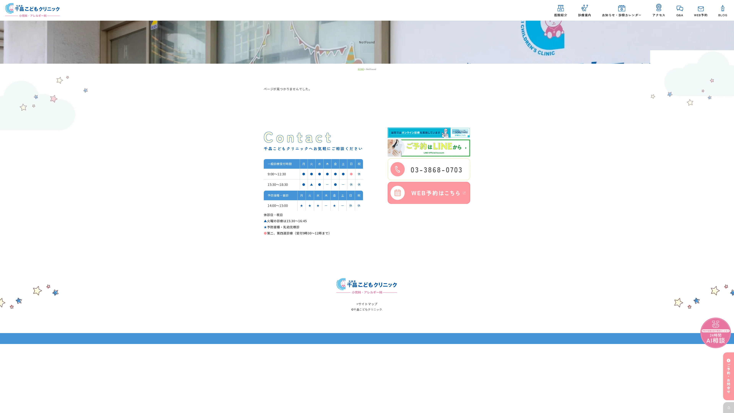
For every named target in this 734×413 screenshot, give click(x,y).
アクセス (659, 15)
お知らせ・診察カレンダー (621, 15)
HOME (361, 69)
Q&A (680, 15)
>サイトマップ (367, 303)
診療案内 (584, 15)
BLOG (722, 15)
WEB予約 (700, 15)
